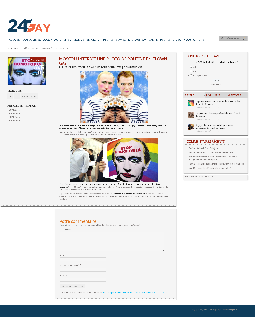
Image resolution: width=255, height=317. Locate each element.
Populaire (213, 95)
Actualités (62, 39)
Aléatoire (234, 95)
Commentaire (65, 229)
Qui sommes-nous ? (37, 39)
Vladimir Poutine (29, 96)
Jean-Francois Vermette (199, 157)
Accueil (14, 39)
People (108, 39)
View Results (216, 84)
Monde (78, 39)
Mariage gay (137, 39)
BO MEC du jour (15, 110)
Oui (194, 67)
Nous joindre (194, 39)
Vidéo (177, 39)
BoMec (121, 39)
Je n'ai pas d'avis (200, 75)
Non (194, 71)
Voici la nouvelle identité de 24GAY (218, 152)
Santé (153, 39)
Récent (190, 95)
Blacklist (93, 39)
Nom (62, 255)
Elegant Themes (207, 310)
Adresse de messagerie (70, 265)
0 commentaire (133, 67)
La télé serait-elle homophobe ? (217, 168)
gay (10, 96)
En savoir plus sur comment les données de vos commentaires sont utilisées (135, 292)
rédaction (78, 67)
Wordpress (232, 310)
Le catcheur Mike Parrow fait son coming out (223, 164)
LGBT (17, 96)
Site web (63, 275)
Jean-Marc (193, 168)
